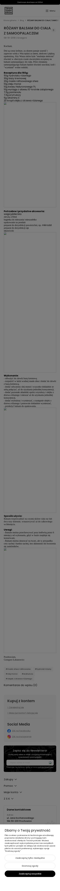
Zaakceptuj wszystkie (30, 873)
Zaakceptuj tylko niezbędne (30, 858)
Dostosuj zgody (30, 865)
